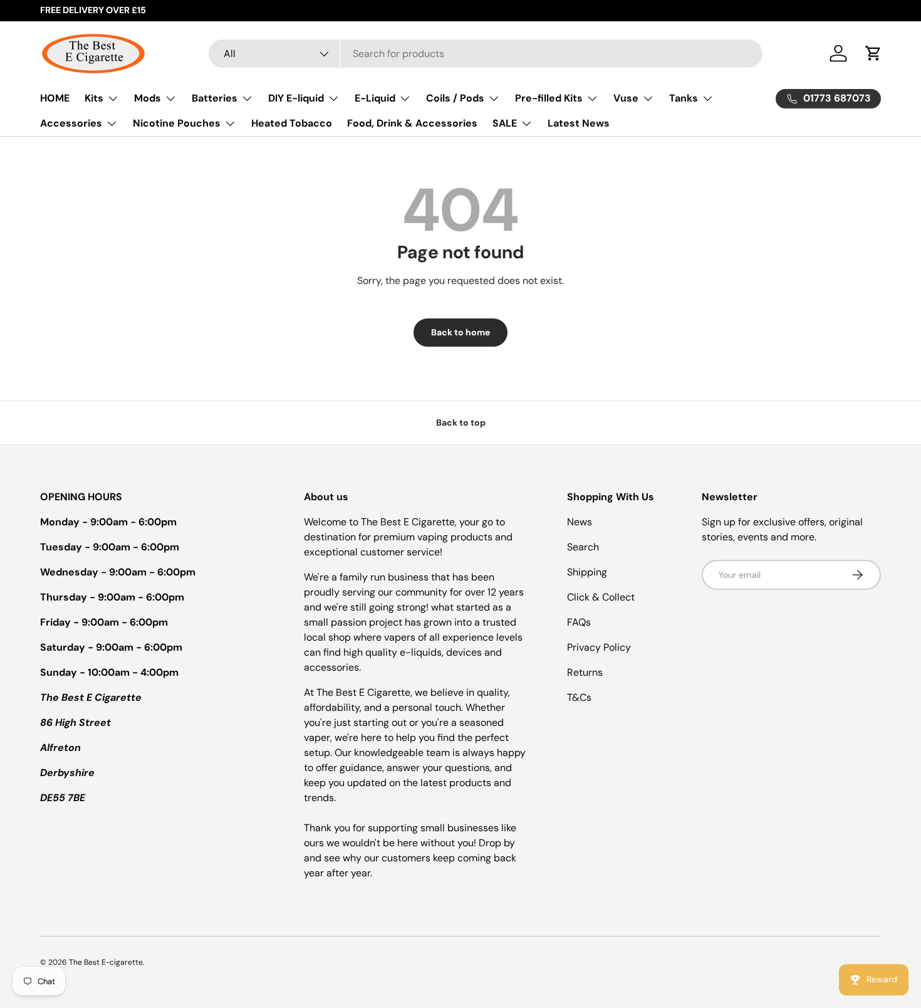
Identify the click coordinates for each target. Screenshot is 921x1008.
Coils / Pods (455, 98)
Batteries (214, 98)
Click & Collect (601, 597)
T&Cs (579, 697)
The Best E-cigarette (106, 962)
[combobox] (485, 53)
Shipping (587, 572)
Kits (94, 98)
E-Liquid (375, 98)
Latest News (579, 123)
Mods (147, 98)
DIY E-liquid (296, 98)
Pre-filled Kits (549, 98)
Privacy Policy (599, 647)
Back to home (460, 332)
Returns (585, 672)
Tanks (683, 98)
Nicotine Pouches (177, 123)
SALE (504, 123)
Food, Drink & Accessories (412, 123)
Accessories (71, 123)
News (579, 521)
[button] (873, 53)
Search (583, 547)
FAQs (579, 622)
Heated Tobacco (291, 123)
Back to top (461, 422)
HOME (55, 98)
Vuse (625, 98)
